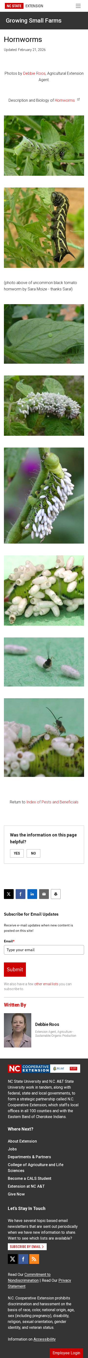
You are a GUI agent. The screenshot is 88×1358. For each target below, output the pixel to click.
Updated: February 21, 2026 (25, 50)
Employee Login (66, 1353)
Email (9, 941)
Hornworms (65, 100)
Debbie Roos (34, 73)
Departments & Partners (29, 1157)
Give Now (16, 1194)
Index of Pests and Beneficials (52, 802)
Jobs (12, 1149)
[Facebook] (23, 1259)
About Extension (22, 1141)
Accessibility (44, 1339)
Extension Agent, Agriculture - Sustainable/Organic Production (55, 1033)
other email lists (46, 984)
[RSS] (34, 1259)
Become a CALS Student (29, 1178)
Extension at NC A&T (26, 1186)
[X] (13, 1259)
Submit (15, 969)
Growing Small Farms (34, 20)
